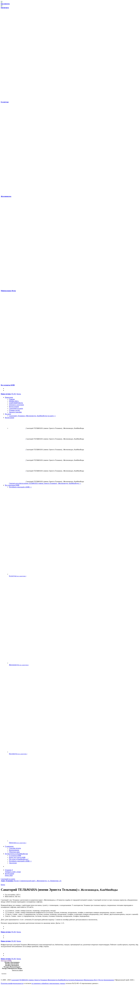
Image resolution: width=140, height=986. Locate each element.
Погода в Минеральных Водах (12, 968)
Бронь (19, 394)
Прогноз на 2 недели (17, 970)
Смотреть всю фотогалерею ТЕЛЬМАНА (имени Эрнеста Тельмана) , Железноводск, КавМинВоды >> (45, 483)
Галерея (9, 873)
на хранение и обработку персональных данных (48, 983)
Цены (9, 875)
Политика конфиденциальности (12, 983)
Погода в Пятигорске (12, 965)
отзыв (13, 872)
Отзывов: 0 (9, 870)
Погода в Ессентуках (12, 964)
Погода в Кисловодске (12, 962)
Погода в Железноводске (12, 967)
